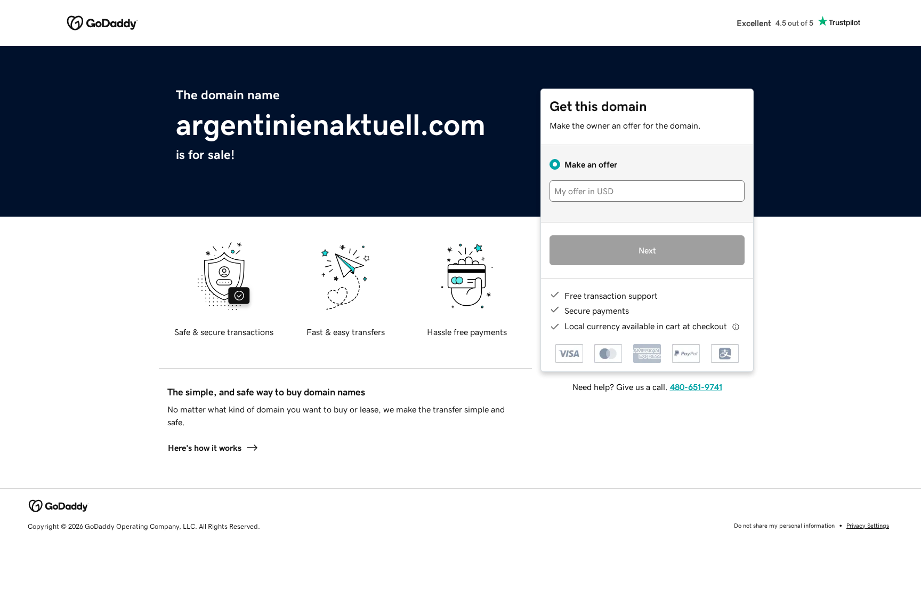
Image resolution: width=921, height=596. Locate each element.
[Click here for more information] (735, 326)
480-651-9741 (696, 387)
